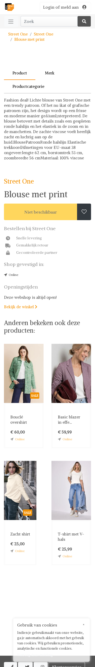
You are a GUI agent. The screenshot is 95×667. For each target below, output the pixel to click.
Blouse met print (29, 39)
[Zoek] (84, 21)
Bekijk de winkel (20, 306)
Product (19, 72)
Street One (18, 34)
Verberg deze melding (35, 655)
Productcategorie (28, 86)
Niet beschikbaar (40, 212)
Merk (49, 72)
